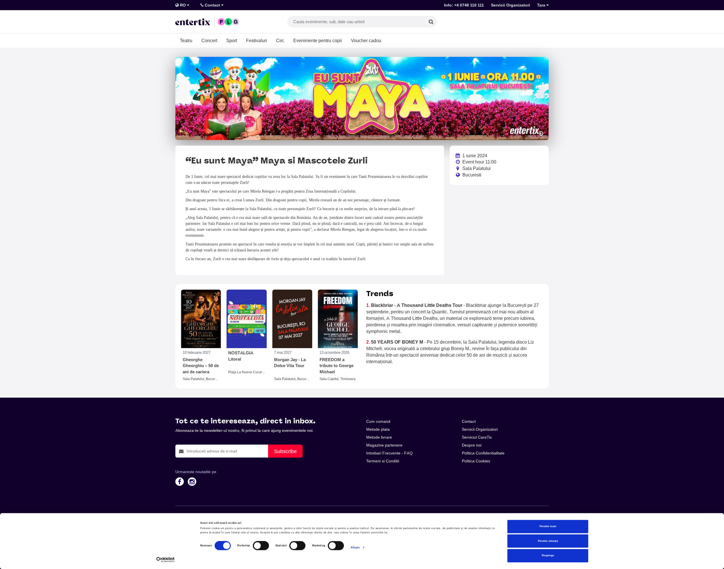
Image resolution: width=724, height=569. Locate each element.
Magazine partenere (384, 445)
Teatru (186, 40)
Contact (212, 5)
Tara (541, 5)
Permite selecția (548, 541)
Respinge (548, 555)
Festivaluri (256, 40)
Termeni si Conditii (382, 461)
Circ (280, 40)
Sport (231, 40)
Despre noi (471, 445)
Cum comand (378, 421)
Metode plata (378, 429)
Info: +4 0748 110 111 (464, 5)
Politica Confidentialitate (483, 453)
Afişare (355, 547)
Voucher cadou (366, 40)
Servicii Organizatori (510, 5)
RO (183, 5)
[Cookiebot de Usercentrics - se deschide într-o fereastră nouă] (165, 559)
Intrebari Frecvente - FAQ (389, 453)
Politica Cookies (476, 461)
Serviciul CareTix (477, 437)
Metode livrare (379, 437)
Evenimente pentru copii (317, 40)
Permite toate (548, 526)
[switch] (261, 545)
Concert (209, 40)
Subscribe (285, 451)
